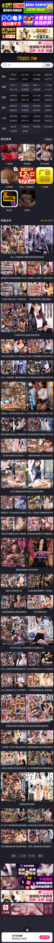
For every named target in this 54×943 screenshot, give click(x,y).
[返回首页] (50, 937)
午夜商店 (25, 126)
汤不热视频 (48, 126)
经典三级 (25, 100)
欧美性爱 (48, 95)
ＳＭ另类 (48, 89)
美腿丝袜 (13, 110)
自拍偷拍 (25, 85)
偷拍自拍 (25, 95)
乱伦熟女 (36, 100)
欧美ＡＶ (36, 85)
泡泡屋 (25, 131)
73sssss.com (27, 58)
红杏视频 (13, 131)
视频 (4, 87)
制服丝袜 (13, 100)
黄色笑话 (36, 120)
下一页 (31, 856)
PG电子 (13, 74)
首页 (13, 856)
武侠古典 (48, 116)
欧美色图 (36, 106)
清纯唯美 (25, 110)
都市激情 (13, 116)
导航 (4, 128)
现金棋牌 (36, 79)
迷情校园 (13, 120)
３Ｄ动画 (48, 85)
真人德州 (25, 74)
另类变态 (48, 100)
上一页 (22, 856)
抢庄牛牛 (48, 79)
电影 (4, 97)
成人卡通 (36, 95)
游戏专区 (48, 74)
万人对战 (36, 74)
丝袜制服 (25, 89)
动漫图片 (48, 106)
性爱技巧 (48, 120)
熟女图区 (36, 110)
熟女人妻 (13, 89)
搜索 (48, 65)
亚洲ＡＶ (13, 85)
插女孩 (13, 126)
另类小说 (25, 120)
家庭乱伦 (25, 116)
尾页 (40, 856)
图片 (4, 107)
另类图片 (48, 110)
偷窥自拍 (13, 106)
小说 (4, 118)
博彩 (4, 76)
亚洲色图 (25, 106)
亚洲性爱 (13, 95)
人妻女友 (36, 116)
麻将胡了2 (13, 79)
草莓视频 (36, 126)
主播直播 (36, 89)
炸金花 (25, 79)
